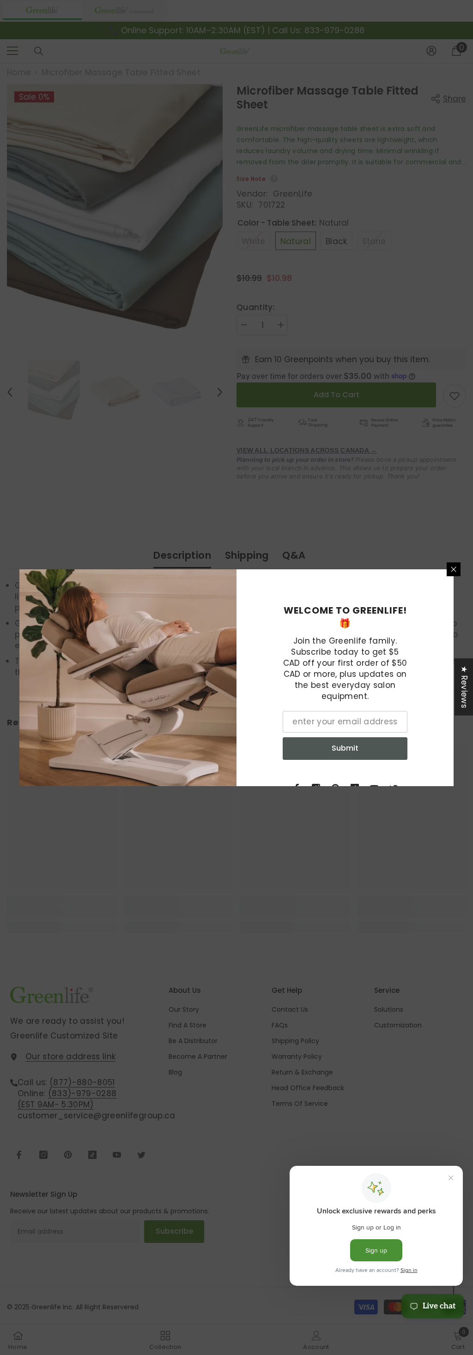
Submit (345, 748)
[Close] (454, 569)
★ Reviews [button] (464, 686)
